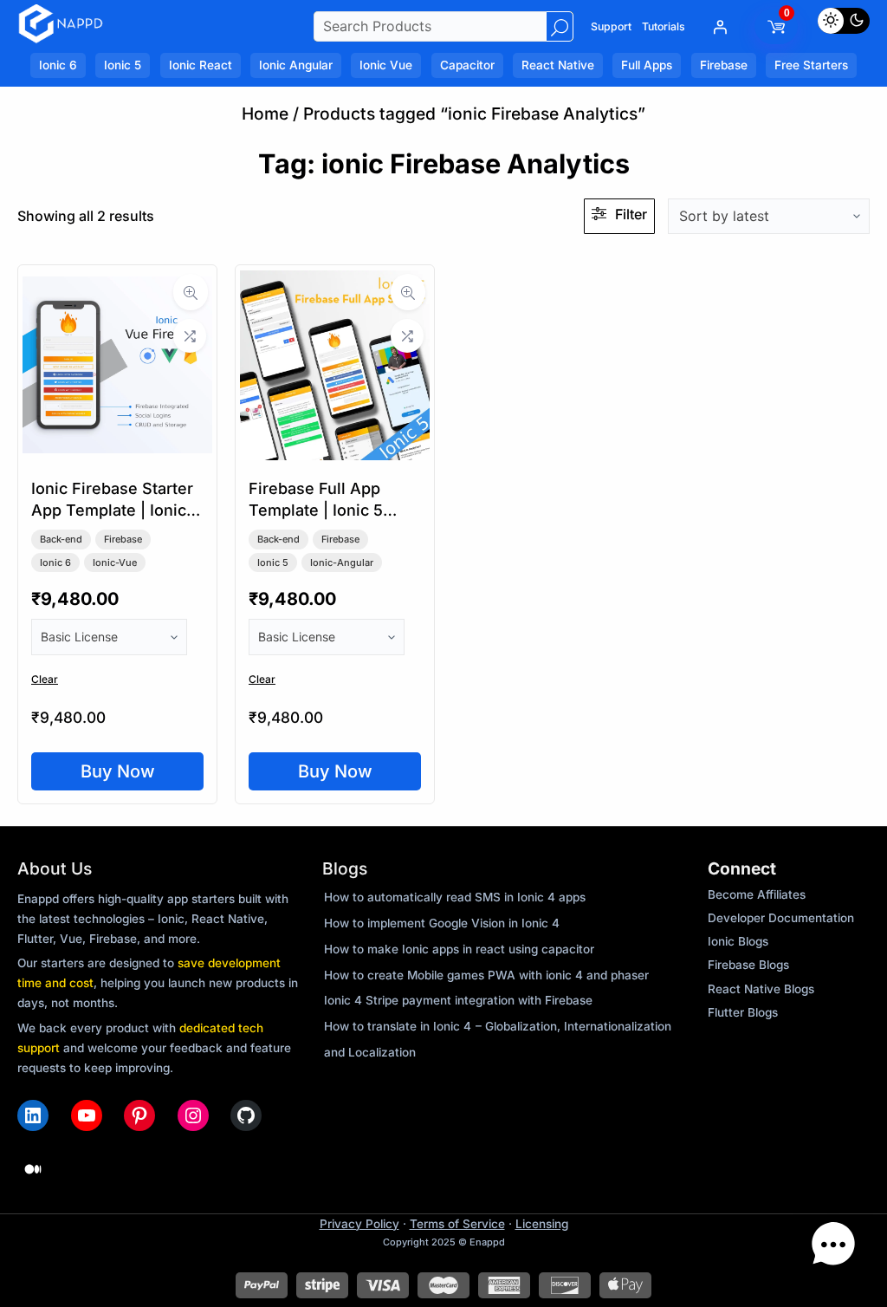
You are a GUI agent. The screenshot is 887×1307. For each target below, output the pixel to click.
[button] (833, 1249)
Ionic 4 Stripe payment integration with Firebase (458, 1000)
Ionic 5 (272, 562)
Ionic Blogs (738, 941)
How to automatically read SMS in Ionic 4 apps (455, 897)
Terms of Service (457, 1224)
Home (265, 113)
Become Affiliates (757, 894)
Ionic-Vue (115, 562)
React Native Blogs (761, 989)
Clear (44, 679)
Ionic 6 (55, 562)
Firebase (123, 539)
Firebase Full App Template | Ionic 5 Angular (316, 510)
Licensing (541, 1224)
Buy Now (118, 771)
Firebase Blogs (748, 965)
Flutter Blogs (743, 1012)
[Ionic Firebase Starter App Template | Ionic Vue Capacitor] (117, 454)
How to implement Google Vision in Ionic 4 (442, 923)
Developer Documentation (781, 918)
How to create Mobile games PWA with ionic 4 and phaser (486, 975)
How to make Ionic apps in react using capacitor (459, 949)
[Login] (719, 27)
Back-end (61, 539)
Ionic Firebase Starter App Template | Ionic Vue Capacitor (112, 510)
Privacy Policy (359, 1224)
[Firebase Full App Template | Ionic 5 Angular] (335, 454)
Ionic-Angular (341, 562)
